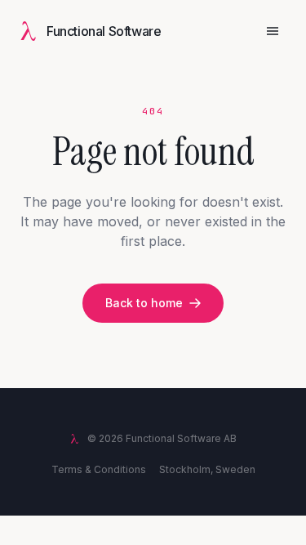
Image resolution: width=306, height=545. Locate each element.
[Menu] (272, 31)
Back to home (144, 303)
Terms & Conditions (98, 469)
